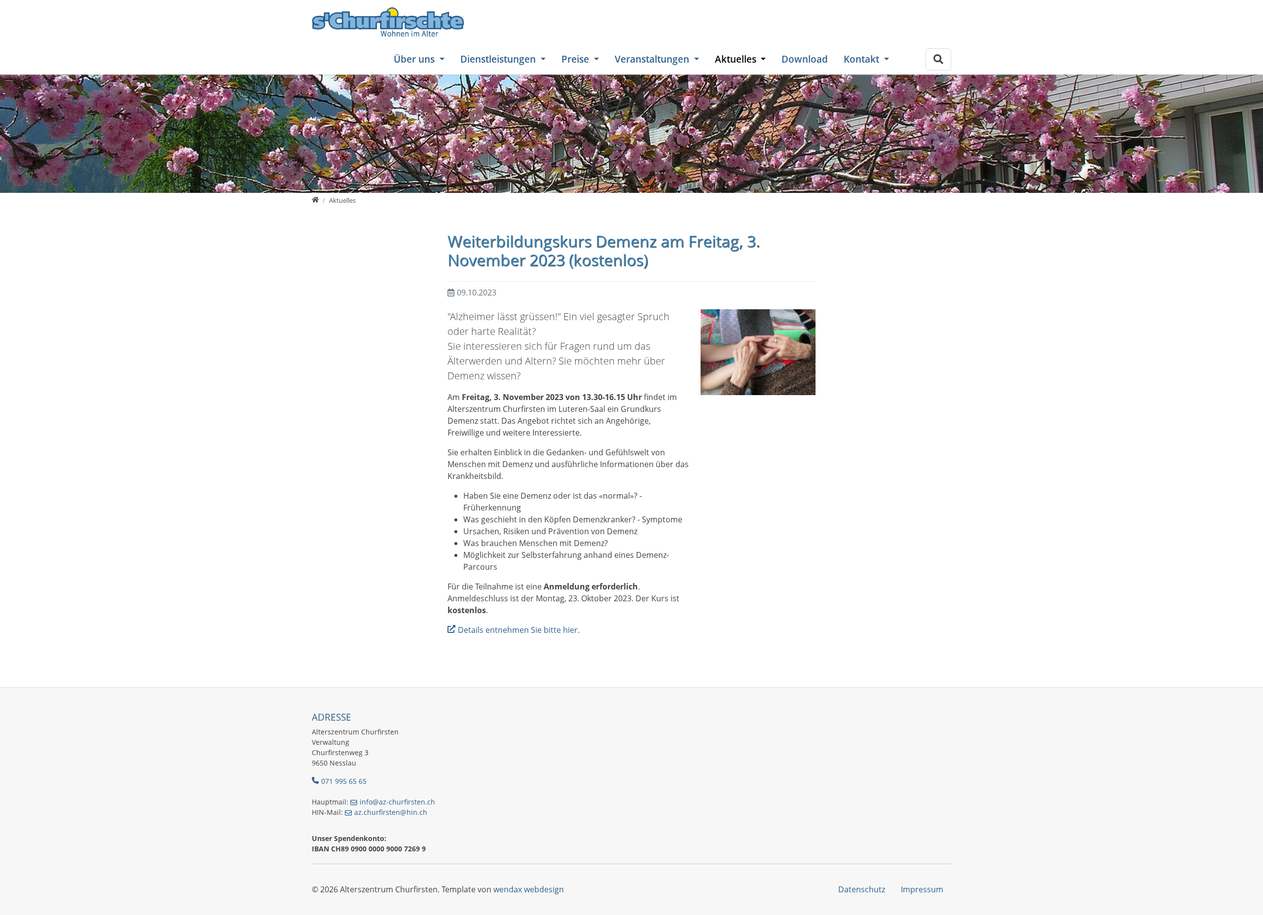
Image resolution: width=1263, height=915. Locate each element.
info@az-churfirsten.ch (397, 801)
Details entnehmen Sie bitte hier (518, 629)
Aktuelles (737, 59)
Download (804, 59)
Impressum (922, 889)
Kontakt (863, 59)
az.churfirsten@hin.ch (390, 812)
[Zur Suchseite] (938, 59)
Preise (576, 59)
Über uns (415, 59)
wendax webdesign (528, 889)
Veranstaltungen (653, 59)
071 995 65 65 (344, 781)
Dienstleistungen (499, 59)
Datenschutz (861, 889)
